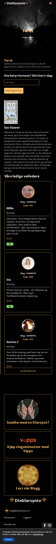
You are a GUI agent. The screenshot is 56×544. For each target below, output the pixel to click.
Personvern (9, 517)
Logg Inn (28, 517)
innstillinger (38, 534)
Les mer (9, 238)
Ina (9, 280)
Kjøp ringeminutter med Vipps (28, 449)
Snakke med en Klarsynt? (28, 423)
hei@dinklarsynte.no (20, 511)
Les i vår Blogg (28, 488)
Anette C (13, 342)
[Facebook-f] (44, 525)
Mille (10, 208)
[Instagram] (49, 525)
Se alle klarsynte (28, 371)
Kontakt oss (10, 524)
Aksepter (8, 539)
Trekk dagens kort (13, 90)
